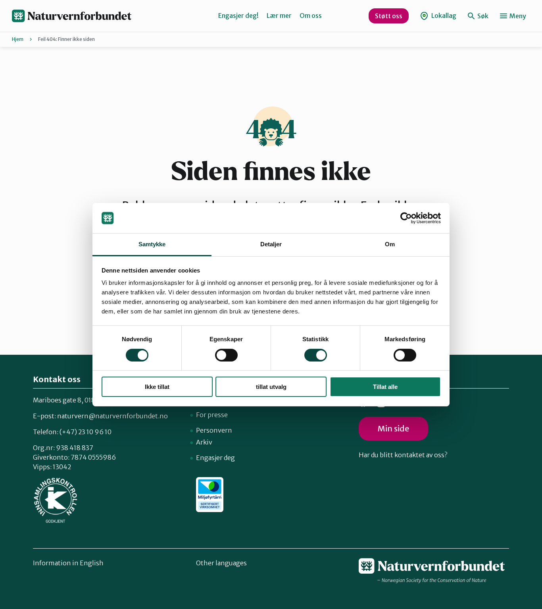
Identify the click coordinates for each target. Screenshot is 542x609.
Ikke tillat (157, 386)
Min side (393, 428)
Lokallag (443, 15)
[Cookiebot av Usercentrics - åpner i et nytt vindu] (406, 218)
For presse (212, 415)
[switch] (226, 355)
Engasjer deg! (238, 15)
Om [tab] (390, 244)
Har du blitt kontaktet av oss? (403, 455)
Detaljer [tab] (271, 244)
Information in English (68, 563)
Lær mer (279, 15)
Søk (482, 16)
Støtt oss (388, 16)
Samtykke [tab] (152, 244)
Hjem (17, 39)
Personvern (214, 430)
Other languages (221, 563)
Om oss (311, 15)
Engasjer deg (215, 458)
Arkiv (204, 442)
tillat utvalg (271, 386)
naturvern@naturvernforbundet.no (112, 416)
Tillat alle (385, 386)
